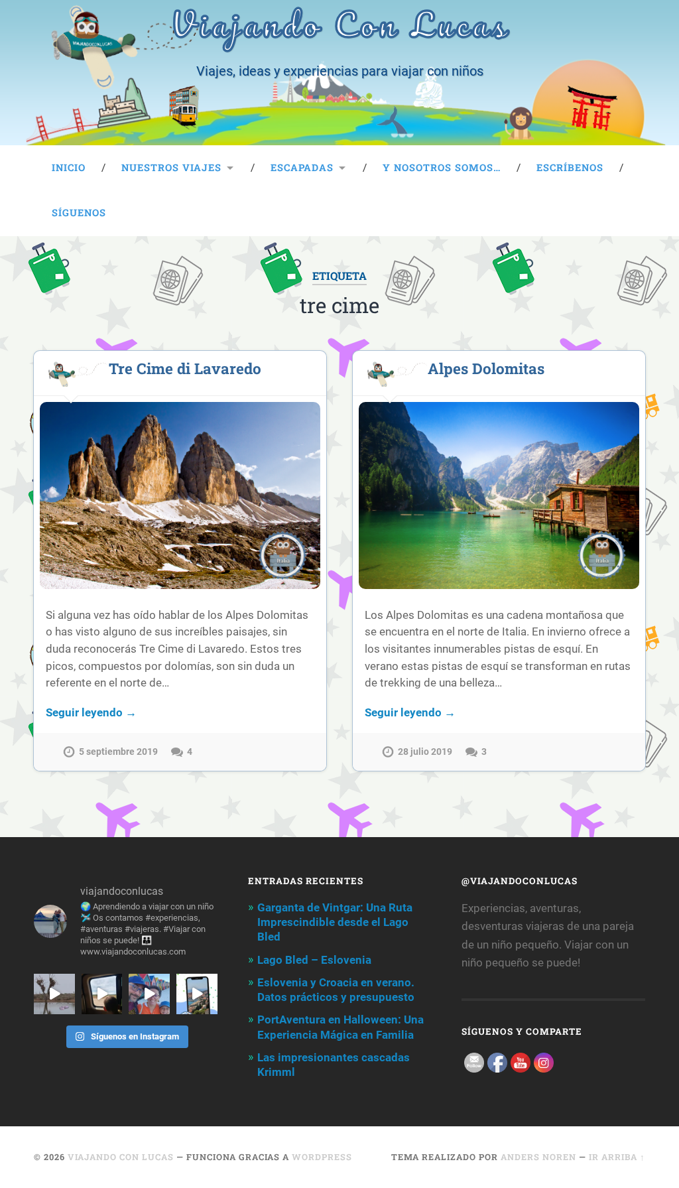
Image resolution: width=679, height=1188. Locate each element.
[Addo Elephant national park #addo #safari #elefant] (102, 994)
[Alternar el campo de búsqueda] (622, 212)
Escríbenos (569, 167)
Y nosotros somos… (442, 167)
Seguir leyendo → (91, 712)
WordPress (322, 1157)
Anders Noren (538, 1157)
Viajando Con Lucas (121, 1157)
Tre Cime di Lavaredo (185, 368)
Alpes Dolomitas (486, 368)
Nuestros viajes (171, 167)
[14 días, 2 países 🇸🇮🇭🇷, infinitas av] (196, 994)
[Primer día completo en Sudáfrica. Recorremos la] (149, 994)
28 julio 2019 (425, 752)
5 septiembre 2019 (118, 752)
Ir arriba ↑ (617, 1157)
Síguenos (79, 212)
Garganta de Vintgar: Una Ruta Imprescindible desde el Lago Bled (334, 922)
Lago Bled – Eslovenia (314, 959)
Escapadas (302, 167)
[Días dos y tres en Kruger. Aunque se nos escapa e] (54, 994)
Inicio (69, 167)
